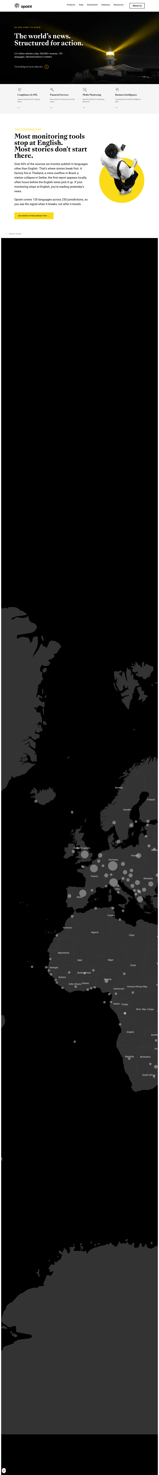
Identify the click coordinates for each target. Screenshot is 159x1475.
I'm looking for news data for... (28, 67)
